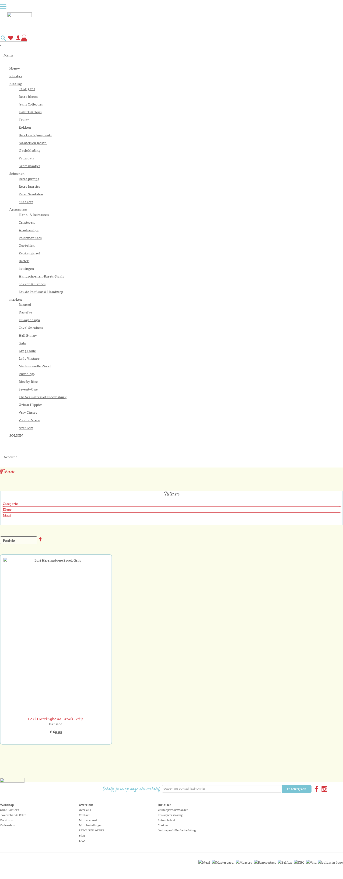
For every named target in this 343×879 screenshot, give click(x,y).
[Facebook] (315, 789)
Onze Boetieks (9, 810)
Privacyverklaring (170, 815)
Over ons (85, 810)
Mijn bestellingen (90, 825)
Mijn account (88, 820)
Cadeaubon (7, 825)
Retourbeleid (166, 820)
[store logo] (175, 21)
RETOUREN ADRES (91, 830)
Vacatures (6, 820)
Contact (84, 815)
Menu (8, 55)
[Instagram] (323, 789)
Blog (82, 835)
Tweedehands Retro (13, 815)
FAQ (82, 840)
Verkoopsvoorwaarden (173, 810)
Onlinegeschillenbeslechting (177, 830)
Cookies (163, 825)
